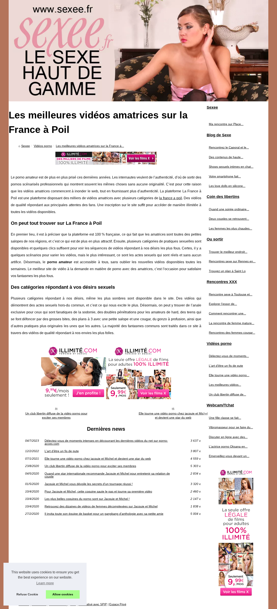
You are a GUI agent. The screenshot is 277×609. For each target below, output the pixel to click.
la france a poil (170, 198)
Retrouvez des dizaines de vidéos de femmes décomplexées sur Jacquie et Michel (101, 506)
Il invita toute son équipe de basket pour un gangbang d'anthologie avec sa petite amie (104, 513)
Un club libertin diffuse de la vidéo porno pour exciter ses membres (56, 415)
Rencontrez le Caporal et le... (229, 147)
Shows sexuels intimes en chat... (231, 166)
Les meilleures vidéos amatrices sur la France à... (90, 146)
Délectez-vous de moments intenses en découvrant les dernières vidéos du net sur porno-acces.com (106, 442)
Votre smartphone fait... (225, 176)
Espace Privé (117, 604)
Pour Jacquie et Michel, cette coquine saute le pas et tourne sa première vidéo (98, 491)
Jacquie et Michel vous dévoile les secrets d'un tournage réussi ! (89, 483)
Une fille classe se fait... (225, 417)
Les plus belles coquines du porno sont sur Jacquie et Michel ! (87, 498)
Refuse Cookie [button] (27, 594)
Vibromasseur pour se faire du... (231, 427)
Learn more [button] (45, 583)
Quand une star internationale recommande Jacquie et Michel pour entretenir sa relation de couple (107, 475)
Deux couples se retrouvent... (229, 218)
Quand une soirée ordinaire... (229, 209)
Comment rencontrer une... (227, 313)
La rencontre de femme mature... (231, 323)
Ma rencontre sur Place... (226, 124)
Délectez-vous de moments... (229, 356)
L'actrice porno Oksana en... (228, 446)
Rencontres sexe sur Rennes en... (232, 261)
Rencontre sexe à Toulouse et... (230, 294)
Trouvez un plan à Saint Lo (227, 271)
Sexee (25, 146)
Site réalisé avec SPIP (92, 604)
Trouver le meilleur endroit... (228, 251)
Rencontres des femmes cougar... (232, 332)
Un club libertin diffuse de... (227, 394)
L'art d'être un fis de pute (62, 451)
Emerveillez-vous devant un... (229, 456)
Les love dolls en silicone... (227, 186)
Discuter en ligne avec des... (228, 437)
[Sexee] (138, 50)
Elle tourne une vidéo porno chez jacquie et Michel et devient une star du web (173, 415)
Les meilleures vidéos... (225, 384)
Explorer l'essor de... (223, 304)
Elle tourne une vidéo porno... (229, 375)
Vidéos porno (43, 146)
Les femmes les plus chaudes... (230, 228)
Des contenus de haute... (226, 157)
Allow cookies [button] (62, 594)
